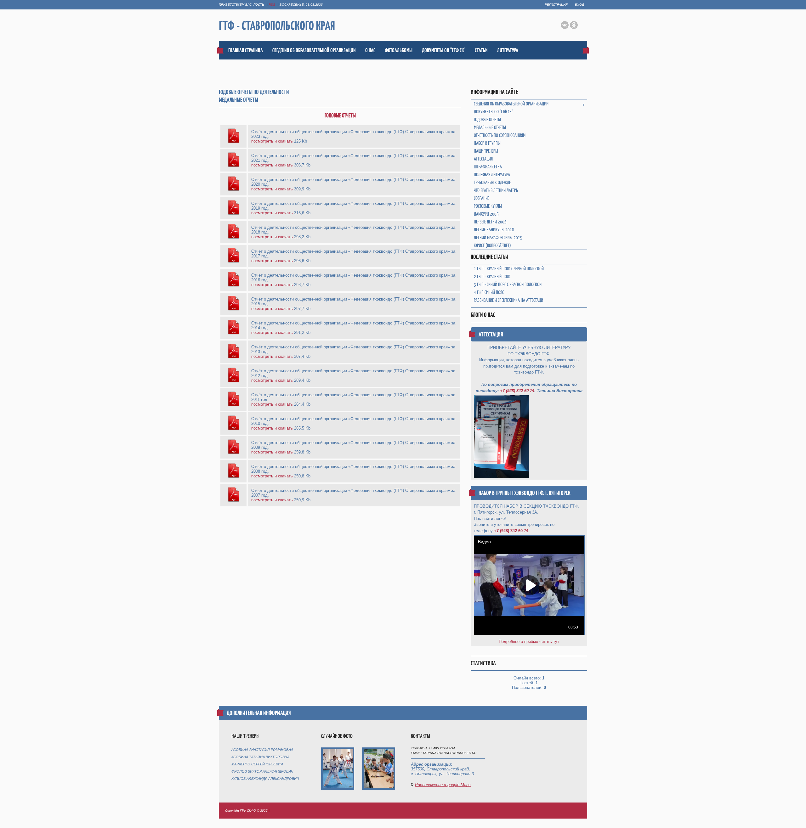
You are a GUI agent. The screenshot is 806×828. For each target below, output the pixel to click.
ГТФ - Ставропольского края (277, 25)
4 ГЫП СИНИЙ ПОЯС (489, 292)
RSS (272, 4)
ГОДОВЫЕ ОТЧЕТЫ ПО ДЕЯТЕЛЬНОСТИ (254, 92)
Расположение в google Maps (443, 784)
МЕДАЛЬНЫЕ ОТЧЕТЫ (238, 100)
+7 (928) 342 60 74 (517, 390)
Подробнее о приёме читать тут (529, 641)
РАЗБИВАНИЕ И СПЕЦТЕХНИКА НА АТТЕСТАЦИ (508, 300)
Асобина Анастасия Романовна (262, 750)
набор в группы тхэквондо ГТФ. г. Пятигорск (524, 493)
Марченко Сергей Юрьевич (257, 764)
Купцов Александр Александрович (265, 778)
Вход (579, 4)
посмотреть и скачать (272, 141)
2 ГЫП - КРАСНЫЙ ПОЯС (492, 276)
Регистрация (556, 4)
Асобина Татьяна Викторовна (260, 757)
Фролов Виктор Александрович (262, 771)
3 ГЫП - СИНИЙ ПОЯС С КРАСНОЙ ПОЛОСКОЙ (508, 284)
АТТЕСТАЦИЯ (491, 334)
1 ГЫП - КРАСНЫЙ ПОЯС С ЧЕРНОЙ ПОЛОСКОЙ (509, 269)
